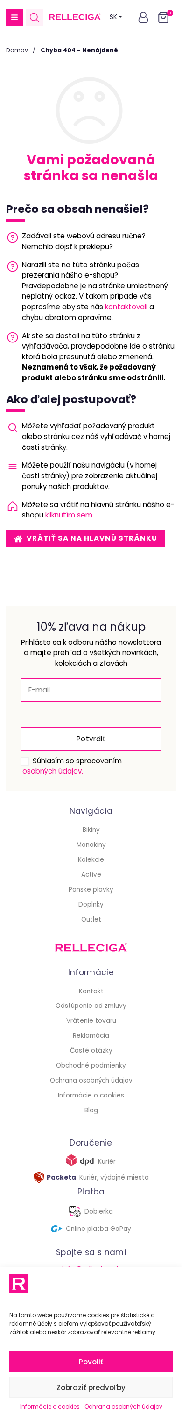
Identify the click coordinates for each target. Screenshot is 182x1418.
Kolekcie (91, 859)
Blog (91, 1110)
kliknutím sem (68, 515)
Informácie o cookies (50, 1407)
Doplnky (91, 904)
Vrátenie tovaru (91, 1020)
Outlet (91, 919)
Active (91, 874)
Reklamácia (91, 1035)
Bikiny (91, 829)
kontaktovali (126, 307)
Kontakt (91, 991)
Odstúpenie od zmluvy (91, 1005)
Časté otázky (91, 1050)
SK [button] (113, 17)
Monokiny (91, 844)
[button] (14, 17)
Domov (17, 50)
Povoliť (91, 1362)
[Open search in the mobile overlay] (34, 17)
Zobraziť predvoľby (91, 1387)
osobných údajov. (52, 771)
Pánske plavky (91, 889)
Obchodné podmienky (91, 1065)
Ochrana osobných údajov (123, 1407)
